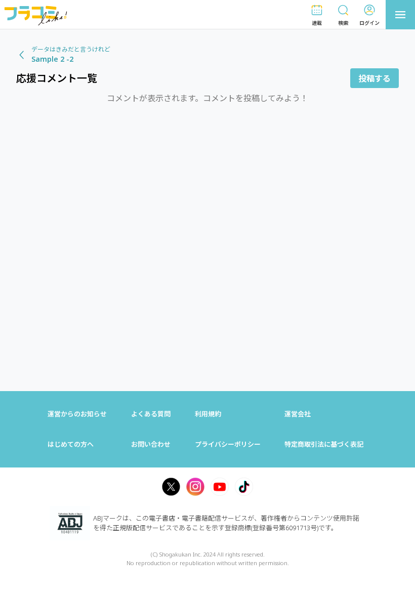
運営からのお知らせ (77, 413)
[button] (317, 15)
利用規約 (208, 413)
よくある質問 (151, 413)
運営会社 (297, 413)
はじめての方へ (71, 444)
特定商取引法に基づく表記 (323, 444)
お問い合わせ (151, 444)
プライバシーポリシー (228, 444)
